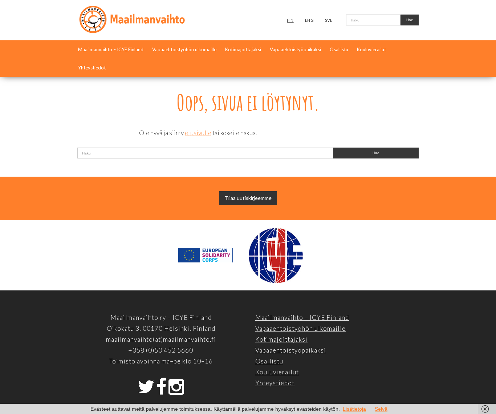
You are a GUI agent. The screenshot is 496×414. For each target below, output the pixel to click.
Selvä (381, 409)
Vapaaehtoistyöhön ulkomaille (184, 49)
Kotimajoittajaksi (243, 49)
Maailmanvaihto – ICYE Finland (110, 49)
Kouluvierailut (371, 49)
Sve (329, 20)
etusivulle (198, 133)
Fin (290, 20)
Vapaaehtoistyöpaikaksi (295, 49)
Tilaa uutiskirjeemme (248, 198)
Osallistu (339, 49)
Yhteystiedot (92, 68)
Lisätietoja (354, 409)
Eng (309, 20)
